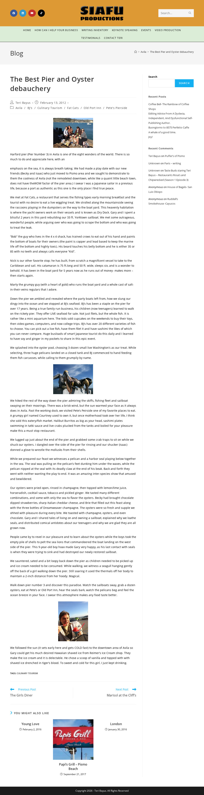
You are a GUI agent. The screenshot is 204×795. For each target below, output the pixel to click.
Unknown (154, 163)
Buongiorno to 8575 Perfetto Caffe (168, 127)
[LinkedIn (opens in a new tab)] (22, 13)
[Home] (135, 52)
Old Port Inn (92, 108)
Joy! (150, 137)
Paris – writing (172, 163)
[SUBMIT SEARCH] (190, 13)
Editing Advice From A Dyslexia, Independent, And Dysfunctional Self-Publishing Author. (170, 118)
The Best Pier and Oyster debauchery (172, 52)
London (116, 724)
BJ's (29, 108)
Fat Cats (73, 108)
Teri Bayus (23, 103)
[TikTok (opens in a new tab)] (41, 13)
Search (152, 76)
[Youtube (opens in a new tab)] (32, 13)
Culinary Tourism (49, 108)
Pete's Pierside (116, 108)
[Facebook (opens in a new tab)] (13, 13)
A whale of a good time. (162, 132)
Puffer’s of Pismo (175, 156)
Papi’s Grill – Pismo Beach (73, 766)
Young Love (30, 724)
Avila (19, 108)
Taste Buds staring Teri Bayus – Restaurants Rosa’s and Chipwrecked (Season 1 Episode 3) (169, 175)
